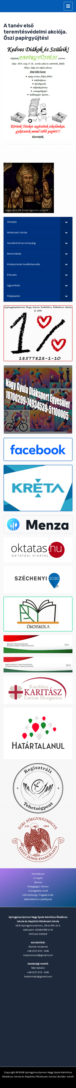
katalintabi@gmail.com (38, 976)
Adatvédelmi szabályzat (38, 899)
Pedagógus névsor (38, 886)
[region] (29, 188)
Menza (38, 882)
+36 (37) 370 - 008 (38, 950)
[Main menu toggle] (68, 6)
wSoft (70, 1076)
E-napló (38, 878)
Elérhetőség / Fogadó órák (38, 895)
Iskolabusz (38, 873)
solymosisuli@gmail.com (38, 955)
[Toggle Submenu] (66, 222)
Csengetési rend (38, 890)
